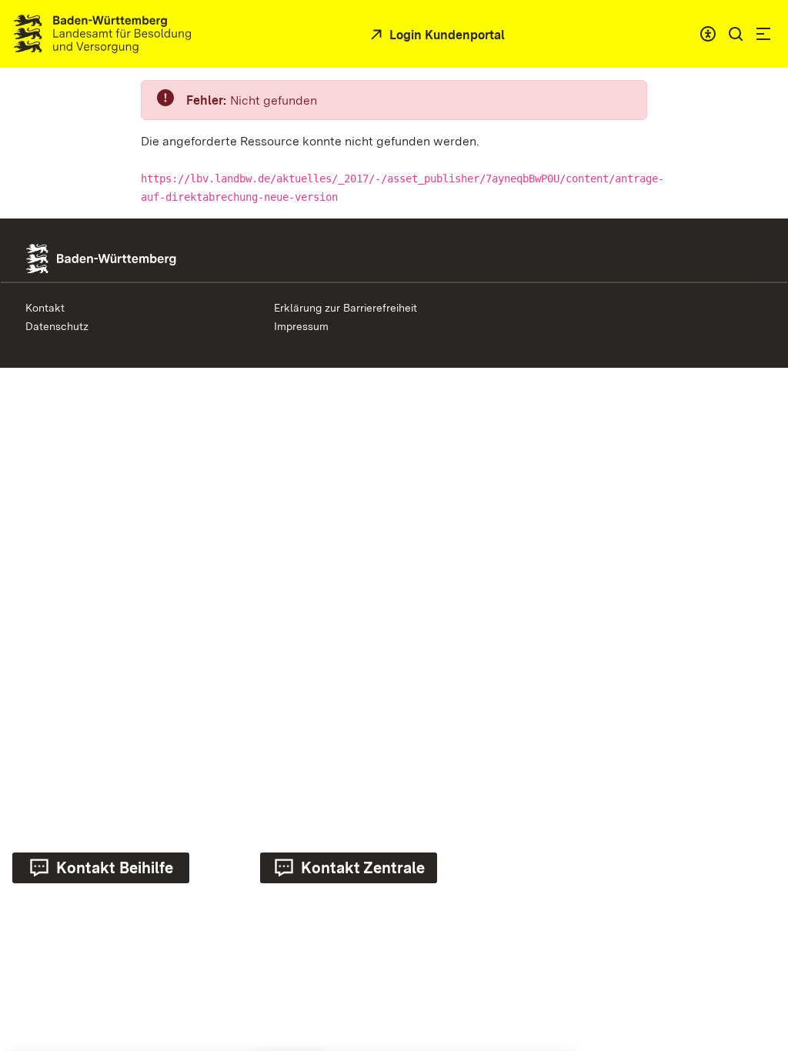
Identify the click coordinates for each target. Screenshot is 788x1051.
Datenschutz (56, 326)
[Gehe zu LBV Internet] (102, 34)
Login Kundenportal (445, 35)
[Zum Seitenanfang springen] (753, 901)
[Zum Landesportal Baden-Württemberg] (127, 257)
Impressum (301, 326)
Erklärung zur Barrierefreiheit (345, 308)
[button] (735, 33)
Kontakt (45, 308)
